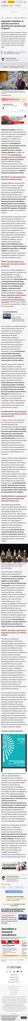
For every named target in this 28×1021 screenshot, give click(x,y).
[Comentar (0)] (17, 65)
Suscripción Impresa (14, 977)
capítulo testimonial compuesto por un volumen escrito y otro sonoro (13, 299)
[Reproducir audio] (3, 108)
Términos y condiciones (14, 988)
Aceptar (24, 1017)
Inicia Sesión (19, 2)
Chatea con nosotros (15, 982)
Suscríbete (11, 2)
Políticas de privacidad (14, 990)
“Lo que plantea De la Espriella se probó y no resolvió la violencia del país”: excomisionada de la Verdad (18, 319)
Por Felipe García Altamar (12, 876)
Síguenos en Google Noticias (15, 891)
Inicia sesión (5, 952)
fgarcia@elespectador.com (13, 881)
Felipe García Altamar (10, 58)
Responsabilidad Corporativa (14, 986)
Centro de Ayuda (14, 992)
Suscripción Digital (14, 979)
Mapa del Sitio (14, 974)
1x (25, 110)
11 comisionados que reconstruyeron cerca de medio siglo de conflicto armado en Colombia (13, 157)
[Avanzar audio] (22, 110)
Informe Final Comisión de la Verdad (18, 315)
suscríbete (11, 952)
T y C (14, 959)
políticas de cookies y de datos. (9, 1019)
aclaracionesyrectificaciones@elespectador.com (14, 1005)
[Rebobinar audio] (20, 110)
